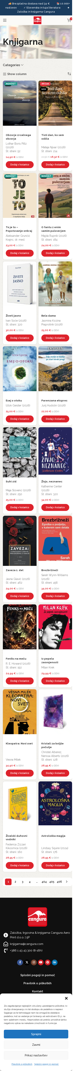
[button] (66, 998)
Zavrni (36, 1045)
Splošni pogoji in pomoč (46, 1064)
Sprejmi (36, 1034)
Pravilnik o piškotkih (22, 1064)
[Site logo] (37, 20)
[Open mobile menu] (5, 20)
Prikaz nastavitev (36, 1055)
